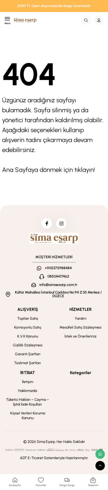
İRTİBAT (27, 372)
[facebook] (46, 223)
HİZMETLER (80, 309)
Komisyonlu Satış (27, 327)
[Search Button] (86, 20)
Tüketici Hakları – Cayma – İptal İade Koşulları (27, 402)
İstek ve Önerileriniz (80, 336)
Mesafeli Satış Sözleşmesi (80, 327)
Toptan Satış (27, 318)
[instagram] (61, 223)
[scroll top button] (100, 465)
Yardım (80, 318)
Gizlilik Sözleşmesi (27, 345)
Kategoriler (80, 372)
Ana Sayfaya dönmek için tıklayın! (48, 169)
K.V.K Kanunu (27, 336)
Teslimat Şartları (27, 363)
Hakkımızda (27, 390)
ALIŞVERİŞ (27, 309)
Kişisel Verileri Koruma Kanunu (27, 415)
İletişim (27, 382)
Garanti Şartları (27, 354)
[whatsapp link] (100, 454)
